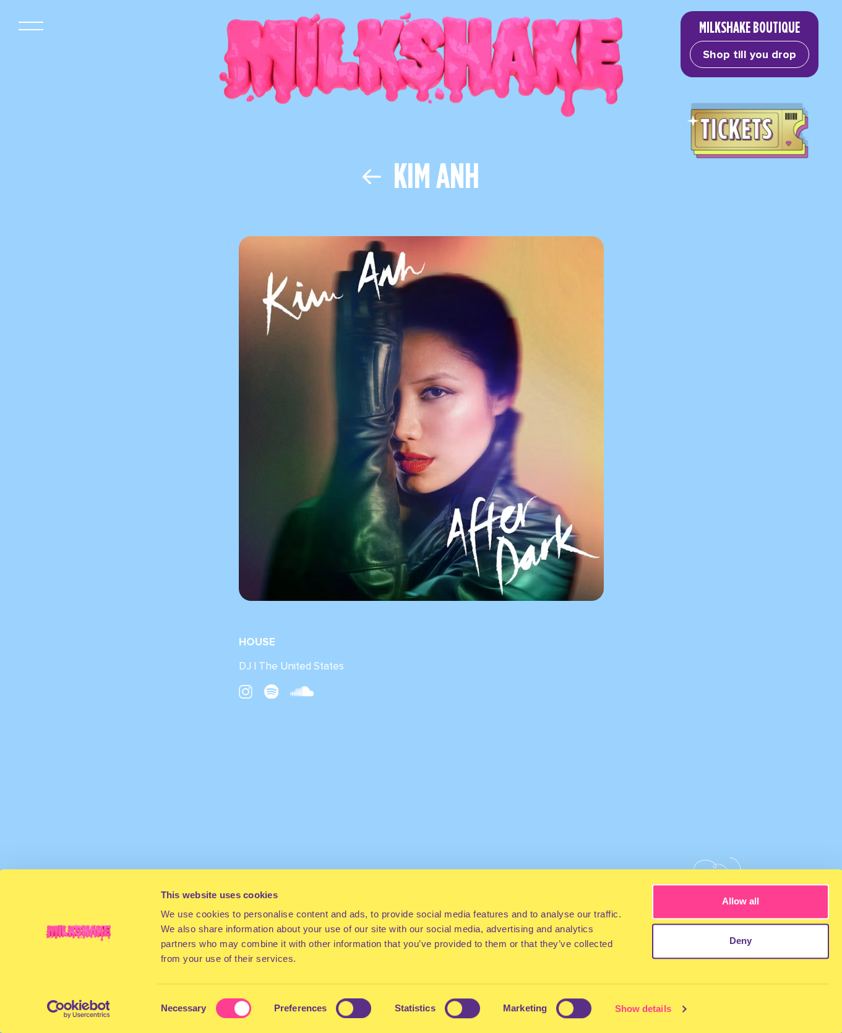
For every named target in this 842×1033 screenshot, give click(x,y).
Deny (740, 940)
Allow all (740, 901)
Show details (643, 1008)
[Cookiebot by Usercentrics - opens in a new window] (78, 1009)
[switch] (353, 1008)
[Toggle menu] (31, 26)
